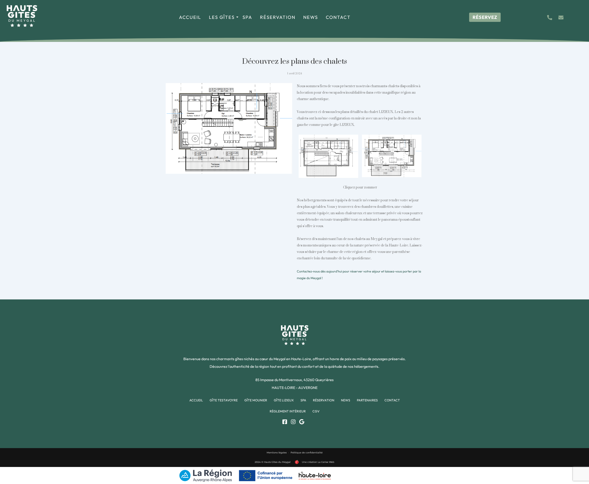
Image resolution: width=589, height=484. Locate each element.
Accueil (190, 17)
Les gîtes (222, 17)
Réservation (277, 17)
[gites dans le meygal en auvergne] (22, 16)
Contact (338, 17)
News (310, 17)
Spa (247, 17)
